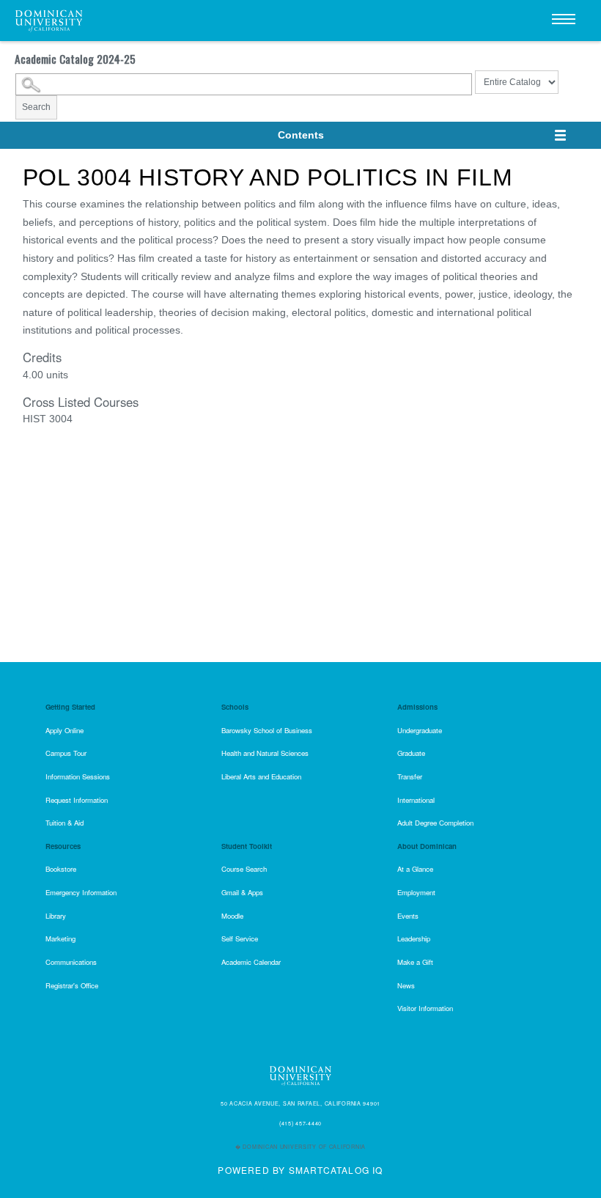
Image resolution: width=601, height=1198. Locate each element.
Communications (71, 962)
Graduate (411, 753)
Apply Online (64, 730)
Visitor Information (425, 1008)
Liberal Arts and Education (261, 776)
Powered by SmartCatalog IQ (300, 1170)
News (406, 985)
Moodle (232, 916)
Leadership (413, 938)
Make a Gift (415, 962)
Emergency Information (81, 892)
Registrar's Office (71, 985)
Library (55, 916)
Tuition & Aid (64, 822)
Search (36, 107)
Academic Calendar (251, 962)
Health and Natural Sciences (265, 753)
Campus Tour (65, 753)
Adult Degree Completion (435, 822)
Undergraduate (419, 730)
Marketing (60, 938)
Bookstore (60, 869)
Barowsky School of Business (266, 730)
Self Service (239, 938)
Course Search (244, 869)
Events (408, 916)
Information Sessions (77, 776)
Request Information (76, 800)
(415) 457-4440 (300, 1123)
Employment (416, 892)
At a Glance (415, 869)
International (416, 800)
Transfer (409, 776)
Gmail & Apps (242, 892)
